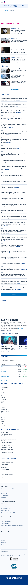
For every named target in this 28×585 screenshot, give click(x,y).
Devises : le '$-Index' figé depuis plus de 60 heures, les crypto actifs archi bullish (13, 205)
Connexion (25, 2)
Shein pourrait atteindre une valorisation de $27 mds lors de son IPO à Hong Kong (14, 99)
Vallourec (3, 419)
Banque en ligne (4, 461)
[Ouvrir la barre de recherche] (18, 2)
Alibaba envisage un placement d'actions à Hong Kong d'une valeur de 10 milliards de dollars (13, 154)
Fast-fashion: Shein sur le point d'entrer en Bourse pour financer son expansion (13, 105)
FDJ (2, 389)
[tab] (6, 334)
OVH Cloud (3, 407)
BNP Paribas (4, 409)
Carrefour (3, 421)
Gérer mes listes (4, 380)
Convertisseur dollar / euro (7, 447)
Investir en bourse (5, 476)
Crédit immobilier (5, 469)
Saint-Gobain (4, 402)
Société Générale (5, 411)
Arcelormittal (4, 413)
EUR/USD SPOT (4, 371)
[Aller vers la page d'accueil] (4, 2)
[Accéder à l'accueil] (2, 10)
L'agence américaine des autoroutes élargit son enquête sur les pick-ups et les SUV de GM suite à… (13, 275)
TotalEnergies (4, 392)
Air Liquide (3, 417)
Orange (3, 401)
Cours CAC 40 (4, 436)
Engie (2, 423)
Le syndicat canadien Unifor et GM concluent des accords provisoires (13, 161)
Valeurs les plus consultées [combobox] (8, 360)
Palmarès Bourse (5, 440)
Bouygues (3, 399)
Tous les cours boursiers (6, 434)
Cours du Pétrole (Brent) (6, 442)
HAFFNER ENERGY (5, 376)
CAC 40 (3, 374)
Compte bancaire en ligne (7, 462)
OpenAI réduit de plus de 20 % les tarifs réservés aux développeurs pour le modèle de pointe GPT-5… (13, 224)
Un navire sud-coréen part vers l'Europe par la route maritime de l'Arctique (13, 182)
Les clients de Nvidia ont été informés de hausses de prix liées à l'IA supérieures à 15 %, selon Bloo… (13, 175)
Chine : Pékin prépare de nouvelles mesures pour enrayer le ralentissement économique (13, 268)
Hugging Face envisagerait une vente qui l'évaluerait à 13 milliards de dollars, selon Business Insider (14, 133)
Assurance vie (4, 467)
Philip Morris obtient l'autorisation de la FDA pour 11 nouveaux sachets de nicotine (14, 282)
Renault (3, 397)
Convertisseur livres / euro (7, 452)
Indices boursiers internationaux (8, 439)
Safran (2, 391)
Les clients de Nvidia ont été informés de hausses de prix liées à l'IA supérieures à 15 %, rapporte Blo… (13, 168)
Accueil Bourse (4, 432)
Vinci (2, 385)
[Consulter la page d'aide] (21, 2)
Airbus (2, 406)
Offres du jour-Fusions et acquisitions (10, 263)
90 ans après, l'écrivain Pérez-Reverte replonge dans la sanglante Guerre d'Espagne (14, 147)
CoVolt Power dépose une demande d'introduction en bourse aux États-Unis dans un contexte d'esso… (13, 231)
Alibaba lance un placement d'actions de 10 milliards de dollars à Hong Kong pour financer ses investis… (14, 141)
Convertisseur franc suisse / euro (8, 454)
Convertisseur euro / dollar (7, 449)
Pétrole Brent (4, 366)
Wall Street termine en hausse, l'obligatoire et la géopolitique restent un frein (12, 211)
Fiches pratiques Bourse (14, 89)
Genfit (2, 416)
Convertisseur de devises (7, 445)
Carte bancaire (4, 464)
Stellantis (3, 396)
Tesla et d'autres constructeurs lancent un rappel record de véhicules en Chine (13, 193)
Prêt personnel (4, 471)
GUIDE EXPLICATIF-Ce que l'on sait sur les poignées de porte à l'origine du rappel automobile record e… (14, 239)
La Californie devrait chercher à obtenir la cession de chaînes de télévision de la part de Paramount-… (13, 126)
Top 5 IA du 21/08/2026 (7, 187)
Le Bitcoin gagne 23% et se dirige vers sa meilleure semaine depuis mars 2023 (13, 288)
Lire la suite (20, 328)
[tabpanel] (14, 344)
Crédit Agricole (4, 387)
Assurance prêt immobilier (7, 474)
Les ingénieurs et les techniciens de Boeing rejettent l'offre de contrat (12, 199)
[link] (10, 488)
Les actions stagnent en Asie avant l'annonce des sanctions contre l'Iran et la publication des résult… (13, 118)
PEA (2, 477)
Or (1, 369)
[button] (1, 2)
